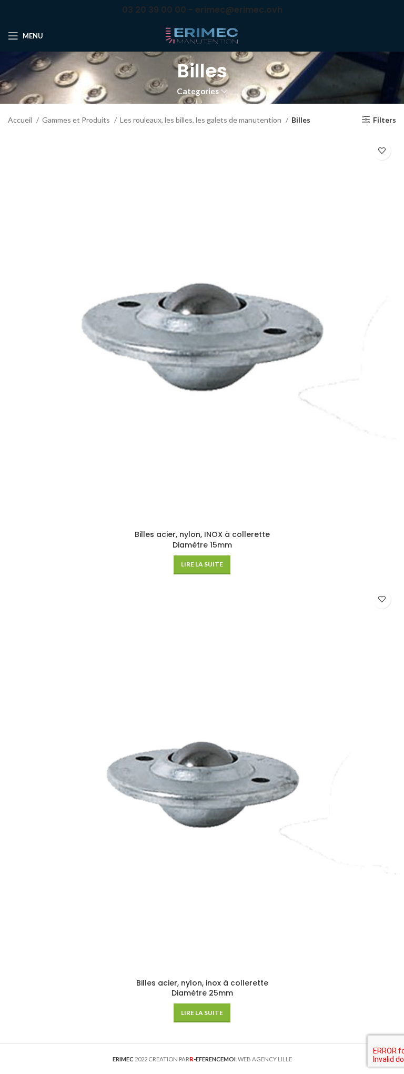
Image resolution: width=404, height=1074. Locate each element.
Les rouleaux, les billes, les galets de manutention (201, 119)
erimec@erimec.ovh (238, 10)
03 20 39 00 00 (154, 10)
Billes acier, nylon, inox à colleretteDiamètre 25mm (202, 988)
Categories (198, 91)
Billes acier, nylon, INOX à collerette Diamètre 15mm (202, 539)
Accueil (21, 119)
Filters (384, 119)
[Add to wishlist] (381, 151)
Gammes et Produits (77, 119)
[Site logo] (202, 35)
